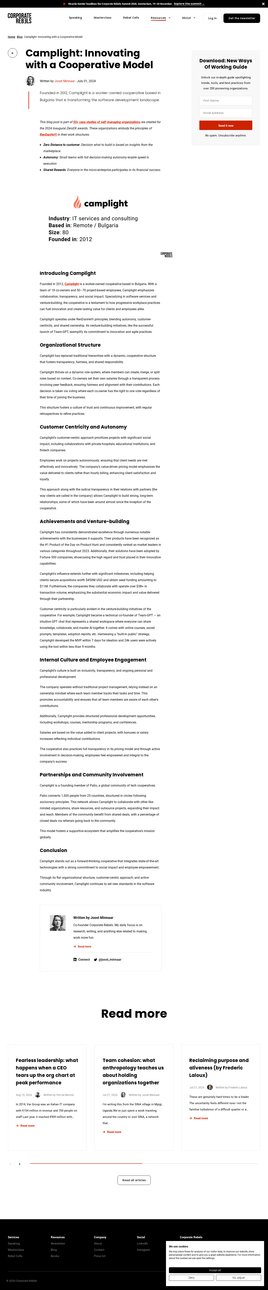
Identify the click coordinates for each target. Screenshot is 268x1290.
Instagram (143, 1250)
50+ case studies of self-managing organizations (106, 122)
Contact (99, 1250)
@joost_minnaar (110, 959)
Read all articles (134, 1180)
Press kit (100, 1256)
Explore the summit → (189, 4)
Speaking (14, 1243)
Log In (212, 18)
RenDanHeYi (48, 134)
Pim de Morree (65, 1095)
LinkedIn (142, 1243)
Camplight (72, 284)
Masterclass (16, 1250)
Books (55, 1256)
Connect (84, 959)
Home (11, 37)
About (98, 1243)
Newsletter (58, 1243)
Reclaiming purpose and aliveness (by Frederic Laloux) (219, 1068)
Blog (20, 37)
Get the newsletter (241, 18)
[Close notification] (263, 4)
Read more (84, 946)
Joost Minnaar (65, 81)
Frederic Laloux (238, 1087)
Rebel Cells (15, 1256)
